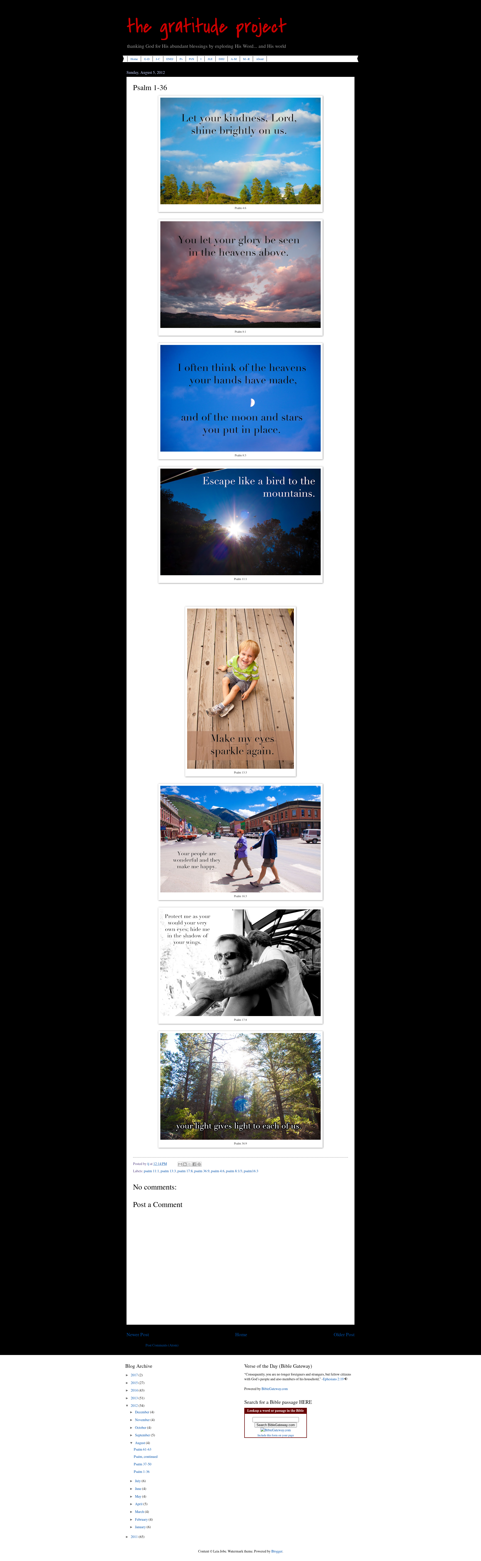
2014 (135, 1390)
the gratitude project (207, 26)
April (139, 1503)
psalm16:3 (251, 1170)
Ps (181, 59)
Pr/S (191, 59)
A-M (234, 59)
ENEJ (169, 59)
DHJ (221, 59)
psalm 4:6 (217, 1170)
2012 (135, 1405)
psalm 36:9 (201, 1170)
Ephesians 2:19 (333, 1379)
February (142, 1519)
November (143, 1419)
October (141, 1427)
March (140, 1511)
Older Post (344, 1334)
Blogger (276, 1551)
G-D (147, 59)
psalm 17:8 (185, 1170)
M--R (246, 59)
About (260, 59)
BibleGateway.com (275, 1388)
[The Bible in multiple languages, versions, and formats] (276, 1430)
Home (134, 59)
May (138, 1496)
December (142, 1412)
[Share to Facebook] (194, 1164)
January (141, 1526)
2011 (135, 1536)
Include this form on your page (276, 1435)
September (143, 1435)
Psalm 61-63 (142, 1449)
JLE (210, 59)
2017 (135, 1375)
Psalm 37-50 (142, 1464)
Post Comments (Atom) (162, 1345)
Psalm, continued (146, 1456)
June (138, 1488)
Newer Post (138, 1334)
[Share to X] (189, 1164)
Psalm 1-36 (142, 1471)
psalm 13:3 (168, 1170)
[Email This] (180, 1164)
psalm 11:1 (151, 1170)
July (138, 1480)
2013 (135, 1398)
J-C (158, 59)
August (140, 1442)
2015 (135, 1382)
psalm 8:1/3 (234, 1170)
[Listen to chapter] (346, 1379)
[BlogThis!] (184, 1164)
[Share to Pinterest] (199, 1164)
